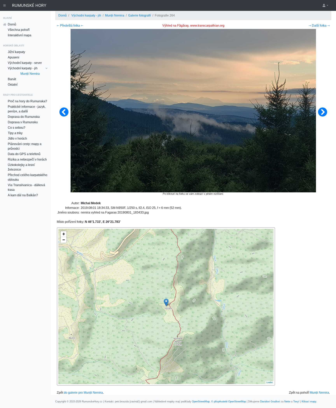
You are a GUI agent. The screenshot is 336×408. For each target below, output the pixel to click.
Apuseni (13, 57)
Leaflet (269, 382)
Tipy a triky (15, 133)
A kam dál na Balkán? (23, 195)
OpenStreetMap (201, 401)
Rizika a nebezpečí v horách (27, 159)
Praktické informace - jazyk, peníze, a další (27, 109)
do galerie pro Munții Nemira (83, 392)
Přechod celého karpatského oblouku (27, 177)
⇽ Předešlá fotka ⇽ (70, 25)
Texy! (296, 401)
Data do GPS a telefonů (24, 154)
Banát (12, 79)
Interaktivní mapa (19, 35)
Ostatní (13, 84)
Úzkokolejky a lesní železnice (21, 167)
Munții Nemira (30, 73)
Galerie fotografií (139, 15)
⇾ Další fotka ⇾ (319, 25)
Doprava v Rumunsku (23, 122)
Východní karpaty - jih (23, 68)
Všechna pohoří (19, 29)
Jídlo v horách (17, 138)
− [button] (63, 239)
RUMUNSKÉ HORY (29, 5)
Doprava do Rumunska (24, 116)
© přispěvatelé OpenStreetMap (228, 401)
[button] (325, 5)
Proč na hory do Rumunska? (27, 101)
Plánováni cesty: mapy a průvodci (24, 146)
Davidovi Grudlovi (270, 401)
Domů (12, 24)
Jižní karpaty (16, 52)
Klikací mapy (309, 401)
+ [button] (63, 234)
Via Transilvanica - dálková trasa (26, 187)
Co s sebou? (16, 127)
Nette (287, 401)
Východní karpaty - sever (25, 62)
